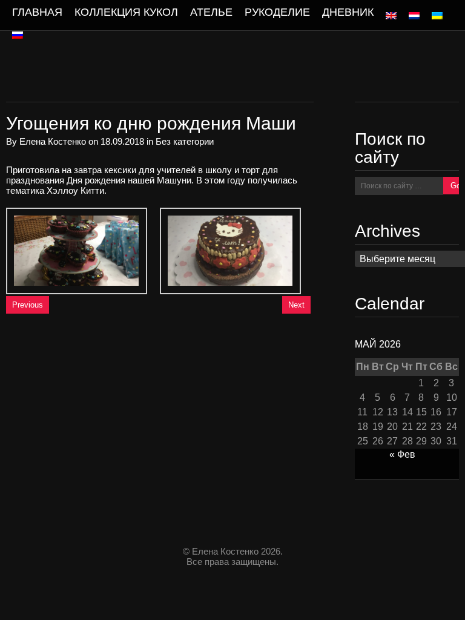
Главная (37, 12)
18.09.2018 (122, 141)
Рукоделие (277, 12)
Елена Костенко (52, 141)
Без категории (185, 141)
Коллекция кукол (126, 12)
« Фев (402, 454)
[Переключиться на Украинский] (437, 15)
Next (296, 304)
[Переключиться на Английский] (391, 15)
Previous (27, 304)
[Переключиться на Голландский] (414, 15)
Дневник (348, 12)
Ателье (211, 12)
